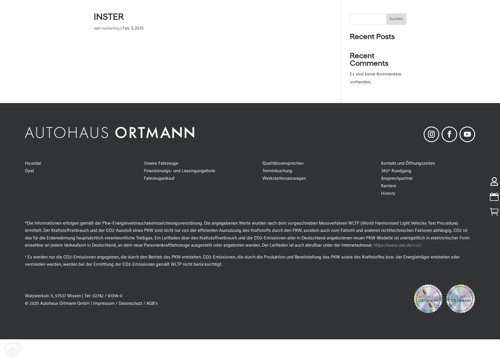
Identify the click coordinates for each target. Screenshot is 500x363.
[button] (12, 350)
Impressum (104, 304)
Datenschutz (130, 304)
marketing (110, 28)
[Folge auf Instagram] (431, 134)
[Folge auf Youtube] (467, 134)
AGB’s (152, 304)
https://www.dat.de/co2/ (398, 245)
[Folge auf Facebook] (449, 134)
